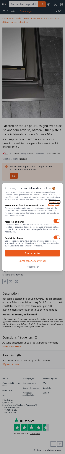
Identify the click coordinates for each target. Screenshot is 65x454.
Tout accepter (32, 253)
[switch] (57, 221)
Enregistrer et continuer (32, 261)
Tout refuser (32, 266)
